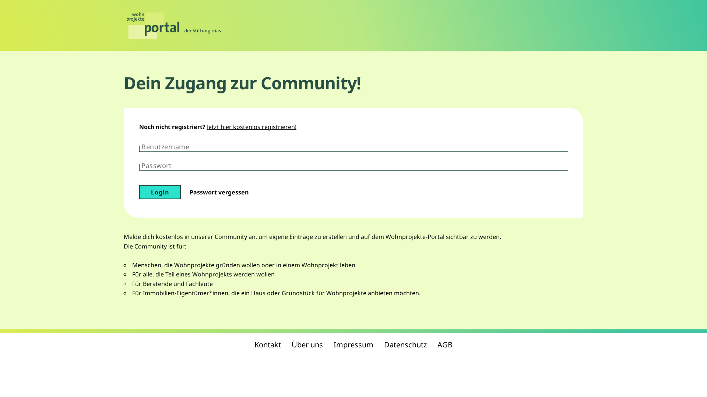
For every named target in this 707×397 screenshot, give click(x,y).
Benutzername (165, 146)
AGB (445, 345)
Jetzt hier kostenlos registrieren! (251, 127)
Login (160, 192)
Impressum (353, 345)
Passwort (156, 165)
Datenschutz (405, 345)
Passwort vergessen (219, 192)
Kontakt (267, 345)
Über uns (307, 345)
